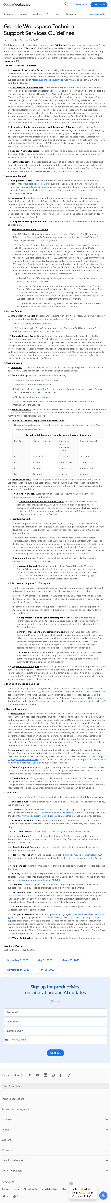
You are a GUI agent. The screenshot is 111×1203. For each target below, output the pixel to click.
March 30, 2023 (70, 960)
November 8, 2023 (17, 960)
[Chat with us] (101, 1195)
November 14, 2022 (18, 969)
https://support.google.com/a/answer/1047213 (54, 80)
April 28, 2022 (46, 969)
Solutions (8, 14)
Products (22, 14)
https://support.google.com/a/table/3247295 (82, 855)
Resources (70, 14)
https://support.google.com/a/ (33, 184)
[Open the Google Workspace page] (17, 4)
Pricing (57, 14)
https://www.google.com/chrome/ (58, 812)
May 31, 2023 (45, 960)
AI (47, 14)
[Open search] (66, 4)
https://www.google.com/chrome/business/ (36, 816)
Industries (36, 14)
